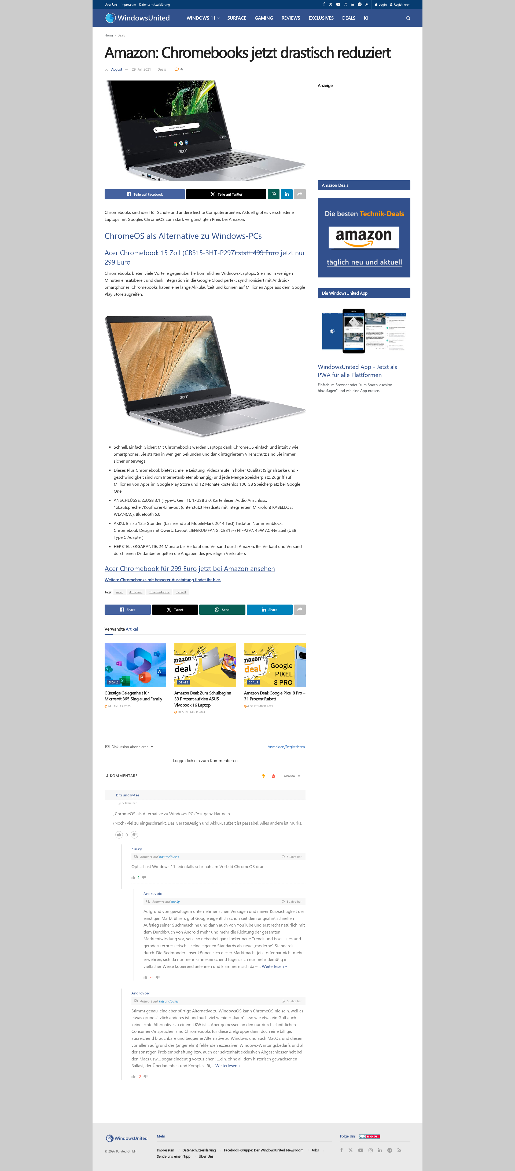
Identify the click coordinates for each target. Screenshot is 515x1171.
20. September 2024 (191, 712)
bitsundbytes (169, 856)
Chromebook (159, 592)
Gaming (264, 18)
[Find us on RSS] (366, 4)
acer (119, 592)
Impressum (128, 4)
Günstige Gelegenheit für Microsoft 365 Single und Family (133, 695)
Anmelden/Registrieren (286, 746)
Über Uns (111, 4)
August (116, 69)
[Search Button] (408, 18)
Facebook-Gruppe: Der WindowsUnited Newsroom (263, 1150)
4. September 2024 (260, 706)
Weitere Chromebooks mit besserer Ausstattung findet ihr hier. (163, 579)
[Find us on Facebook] (324, 4)
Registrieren (401, 4)
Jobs (315, 1150)
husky (175, 901)
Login (382, 4)
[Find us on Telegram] (360, 4)
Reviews (291, 18)
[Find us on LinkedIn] (352, 4)
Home (109, 35)
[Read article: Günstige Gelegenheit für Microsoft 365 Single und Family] (135, 665)
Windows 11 (201, 18)
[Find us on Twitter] (331, 4)
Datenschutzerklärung (154, 4)
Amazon (135, 592)
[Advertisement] (364, 136)
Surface (236, 18)
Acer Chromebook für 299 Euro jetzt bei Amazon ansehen (190, 568)
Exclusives (321, 18)
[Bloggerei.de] (369, 1136)
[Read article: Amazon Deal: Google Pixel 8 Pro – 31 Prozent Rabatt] (275, 665)
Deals (348, 18)
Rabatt (181, 592)
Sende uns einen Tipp (173, 1156)
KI (366, 18)
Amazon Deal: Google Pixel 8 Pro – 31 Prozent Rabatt (274, 695)
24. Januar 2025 (119, 706)
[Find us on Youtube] (338, 4)
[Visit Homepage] (139, 18)
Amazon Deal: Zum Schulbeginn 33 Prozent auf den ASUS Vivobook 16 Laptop (202, 699)
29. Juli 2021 (141, 69)
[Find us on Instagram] (345, 4)
